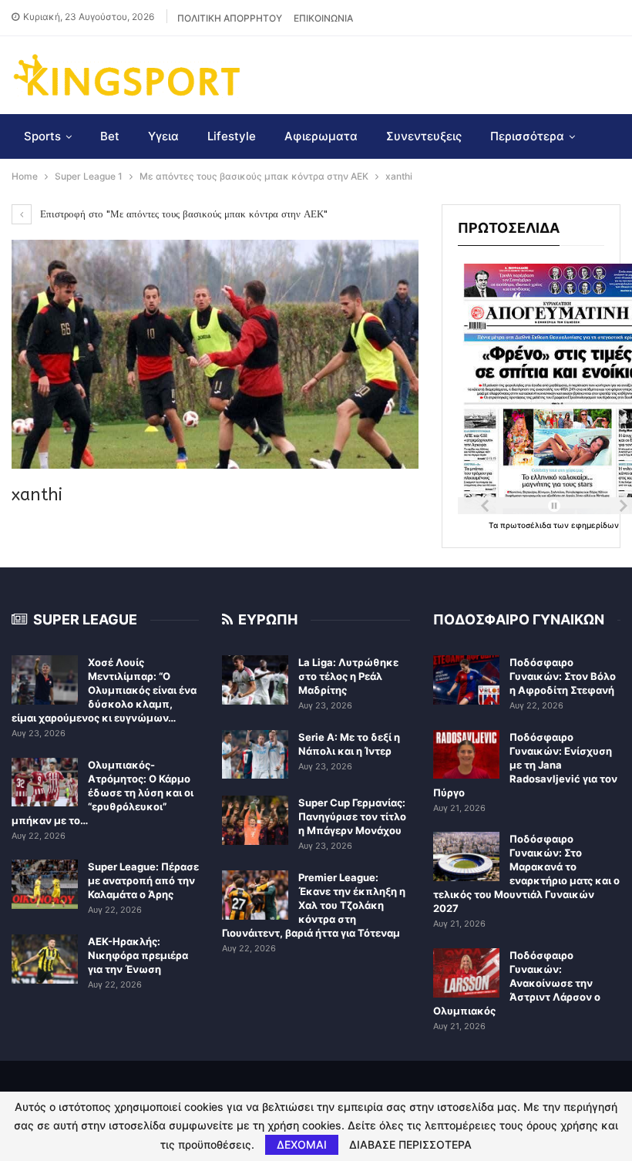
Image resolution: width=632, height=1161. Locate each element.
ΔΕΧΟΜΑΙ (302, 1144)
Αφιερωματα (321, 136)
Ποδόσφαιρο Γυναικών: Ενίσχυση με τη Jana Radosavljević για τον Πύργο (525, 765)
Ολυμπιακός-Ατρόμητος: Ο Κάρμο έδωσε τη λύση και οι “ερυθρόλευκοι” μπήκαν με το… (102, 792)
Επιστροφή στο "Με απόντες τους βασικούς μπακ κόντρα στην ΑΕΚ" (182, 214)
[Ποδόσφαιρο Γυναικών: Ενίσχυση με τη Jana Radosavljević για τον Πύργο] (466, 754)
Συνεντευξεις (424, 136)
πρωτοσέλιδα (526, 525)
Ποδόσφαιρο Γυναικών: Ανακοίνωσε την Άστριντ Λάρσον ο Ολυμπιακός (516, 983)
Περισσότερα (527, 136)
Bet (109, 136)
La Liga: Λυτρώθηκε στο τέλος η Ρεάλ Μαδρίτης (348, 676)
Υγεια (163, 136)
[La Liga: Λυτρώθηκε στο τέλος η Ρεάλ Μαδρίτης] (255, 680)
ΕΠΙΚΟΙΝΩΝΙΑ (323, 18)
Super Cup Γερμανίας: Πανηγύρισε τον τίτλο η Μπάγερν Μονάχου (352, 816)
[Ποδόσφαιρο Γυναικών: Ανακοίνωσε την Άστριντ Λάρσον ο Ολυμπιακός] (466, 973)
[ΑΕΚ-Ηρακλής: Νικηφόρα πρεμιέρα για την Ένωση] (45, 959)
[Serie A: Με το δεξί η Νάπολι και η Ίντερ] (255, 754)
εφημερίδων (595, 525)
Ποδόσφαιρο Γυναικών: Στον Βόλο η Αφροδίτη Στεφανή (562, 676)
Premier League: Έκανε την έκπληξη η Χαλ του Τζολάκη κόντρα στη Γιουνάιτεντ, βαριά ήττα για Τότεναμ (313, 905)
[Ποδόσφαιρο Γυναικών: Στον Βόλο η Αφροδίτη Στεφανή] (466, 680)
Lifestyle (231, 136)
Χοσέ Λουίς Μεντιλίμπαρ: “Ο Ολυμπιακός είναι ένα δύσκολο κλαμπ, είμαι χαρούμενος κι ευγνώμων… (104, 690)
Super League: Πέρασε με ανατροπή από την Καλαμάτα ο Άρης (143, 880)
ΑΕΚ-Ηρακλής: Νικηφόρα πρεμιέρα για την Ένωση (138, 955)
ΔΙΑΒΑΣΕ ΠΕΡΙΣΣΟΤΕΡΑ (410, 1144)
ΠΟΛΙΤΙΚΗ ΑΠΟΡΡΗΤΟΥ (229, 18)
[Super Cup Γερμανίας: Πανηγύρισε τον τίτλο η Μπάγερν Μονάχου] (255, 820)
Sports (42, 136)
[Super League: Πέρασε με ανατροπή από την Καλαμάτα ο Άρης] (45, 884)
